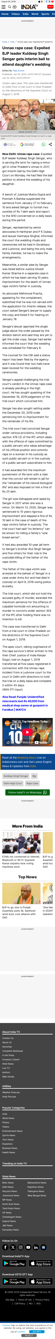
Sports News (8, 1135)
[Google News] (10, 144)
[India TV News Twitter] (49, 1)
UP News (6, 1212)
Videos (15, 13)
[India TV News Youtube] (52, 1)
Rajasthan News (36, 1187)
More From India (27, 826)
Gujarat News (9, 1221)
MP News (7, 1199)
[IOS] (39, 1)
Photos (5, 1122)
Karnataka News (10, 1229)
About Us (6, 1042)
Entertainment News (12, 1131)
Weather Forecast (11, 1092)
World (34, 13)
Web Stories (8, 1076)
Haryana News (9, 1191)
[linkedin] (36, 1247)
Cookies (6, 1325)
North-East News (10, 1204)
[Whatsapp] (43, 145)
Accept (37, 1331)
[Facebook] (5, 1247)
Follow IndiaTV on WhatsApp (25, 792)
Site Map (10, 1299)
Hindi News (8, 1063)
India (25, 13)
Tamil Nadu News (11, 1208)
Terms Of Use (25, 1299)
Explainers (7, 1143)
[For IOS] (41, 1281)
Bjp (34, 776)
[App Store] (41, 1263)
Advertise (7, 1046)
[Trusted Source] (27, 144)
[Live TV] (50, 7)
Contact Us (7, 1038)
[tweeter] (13, 1247)
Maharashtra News (37, 1182)
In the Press (8, 1055)
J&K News (7, 1225)
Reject (29, 1335)
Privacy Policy (42, 1299)
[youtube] (28, 1247)
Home (5, 13)
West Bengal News (37, 1195)
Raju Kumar (18, 70)
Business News (9, 1148)
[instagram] (21, 1247)
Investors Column (11, 1059)
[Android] (42, 1)
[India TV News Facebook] (47, 1)
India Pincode (9, 1096)
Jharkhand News (10, 1195)
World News (8, 1118)
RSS (39, 1303)
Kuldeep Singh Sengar (16, 776)
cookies (21, 1331)
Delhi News (7, 1187)
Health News (8, 1152)
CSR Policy (19, 1303)
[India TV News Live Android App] (14, 1263)
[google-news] (43, 1247)
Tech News (7, 1139)
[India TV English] (29, 7)
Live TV (6, 1068)
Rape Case (32, 783)
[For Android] (14, 1281)
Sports (45, 13)
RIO (31, 1303)
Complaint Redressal (12, 1051)
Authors (6, 1072)
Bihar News (8, 1182)
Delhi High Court (13, 783)
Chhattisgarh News (11, 1217)
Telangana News (36, 1191)
